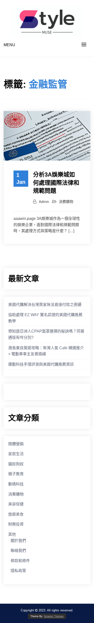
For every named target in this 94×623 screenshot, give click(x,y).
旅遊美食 (16, 514)
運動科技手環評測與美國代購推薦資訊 (41, 364)
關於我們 (18, 541)
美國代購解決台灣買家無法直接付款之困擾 (44, 305)
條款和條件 (20, 561)
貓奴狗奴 (16, 464)
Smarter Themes (54, 616)
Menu (9, 45)
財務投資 (16, 524)
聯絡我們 (18, 551)
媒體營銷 (16, 444)
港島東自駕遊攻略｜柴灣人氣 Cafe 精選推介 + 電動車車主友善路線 (46, 351)
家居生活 (16, 454)
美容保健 (16, 504)
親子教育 (16, 474)
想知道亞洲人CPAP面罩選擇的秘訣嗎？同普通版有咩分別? (46, 334)
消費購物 (66, 202)
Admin (44, 202)
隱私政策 (18, 571)
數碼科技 (16, 484)
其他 (12, 534)
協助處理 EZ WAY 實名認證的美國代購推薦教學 (45, 318)
